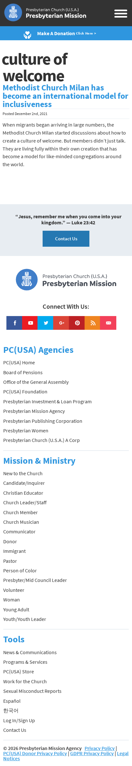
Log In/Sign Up (19, 720)
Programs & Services (25, 662)
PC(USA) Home (19, 362)
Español (12, 701)
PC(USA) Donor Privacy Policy (35, 753)
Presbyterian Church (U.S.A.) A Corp (41, 440)
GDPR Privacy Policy (92, 753)
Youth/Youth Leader (24, 619)
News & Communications (30, 652)
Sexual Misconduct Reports (32, 691)
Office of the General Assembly (36, 382)
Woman (11, 599)
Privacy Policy (100, 748)
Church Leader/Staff (24, 502)
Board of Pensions (23, 372)
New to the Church (23, 473)
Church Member (20, 512)
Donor (10, 541)
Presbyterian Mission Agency (34, 411)
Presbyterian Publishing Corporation (42, 421)
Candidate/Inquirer (24, 483)
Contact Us (66, 239)
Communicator (19, 531)
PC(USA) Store (18, 671)
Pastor (10, 561)
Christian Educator (23, 493)
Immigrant (14, 551)
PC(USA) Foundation (25, 391)
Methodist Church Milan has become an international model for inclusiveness (65, 95)
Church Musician (21, 522)
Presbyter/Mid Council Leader (35, 580)
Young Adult (16, 609)
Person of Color (20, 570)
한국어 (11, 710)
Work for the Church (25, 681)
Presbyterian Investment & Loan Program (47, 401)
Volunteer (13, 590)
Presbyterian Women (25, 430)
